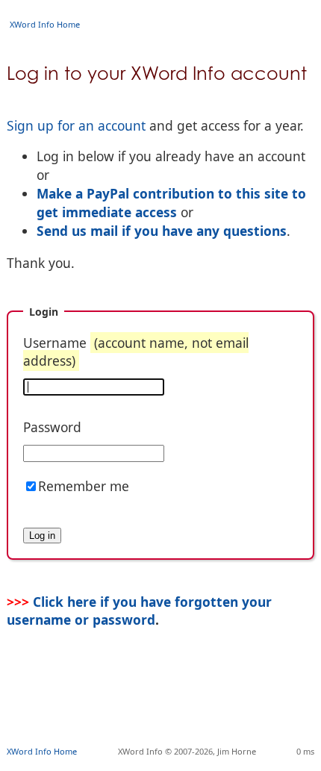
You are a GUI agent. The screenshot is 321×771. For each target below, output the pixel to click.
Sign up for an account (76, 125)
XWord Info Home (45, 24)
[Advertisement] (164, 708)
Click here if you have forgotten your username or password (139, 610)
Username (136, 351)
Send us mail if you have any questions (162, 231)
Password (52, 427)
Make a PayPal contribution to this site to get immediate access (171, 202)
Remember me (83, 486)
